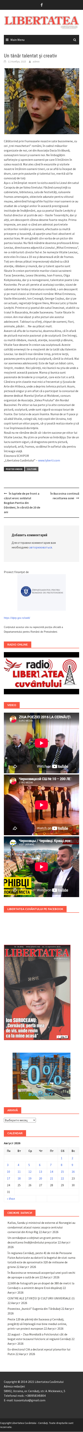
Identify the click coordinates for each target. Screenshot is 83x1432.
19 (29, 1178)
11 (19, 1172)
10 (8, 1172)
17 (8, 1178)
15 (62, 1172)
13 (40, 1172)
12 (29, 1172)
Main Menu (17, 40)
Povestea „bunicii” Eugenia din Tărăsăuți (34, 1309)
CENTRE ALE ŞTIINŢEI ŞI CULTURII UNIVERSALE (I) (41, 1298)
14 (51, 1172)
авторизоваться (40, 547)
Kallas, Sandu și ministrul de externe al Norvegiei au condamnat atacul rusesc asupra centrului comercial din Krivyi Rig (41, 1227)
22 (62, 1178)
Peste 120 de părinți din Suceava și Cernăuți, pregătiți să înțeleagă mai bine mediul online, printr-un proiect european (37, 1323)
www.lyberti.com (49, 460)
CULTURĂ (31, 469)
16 (73, 1172)
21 (51, 1178)
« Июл (11, 1198)
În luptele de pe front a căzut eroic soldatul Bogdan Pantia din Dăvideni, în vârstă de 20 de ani (22, 503)
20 (40, 1178)
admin (36, 61)
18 (19, 1178)
